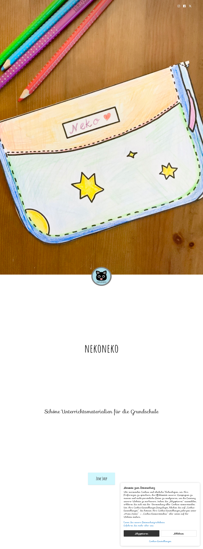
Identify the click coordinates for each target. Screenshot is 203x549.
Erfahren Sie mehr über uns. (139, 525)
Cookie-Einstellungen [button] (160, 541)
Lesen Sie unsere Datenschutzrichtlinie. (144, 522)
